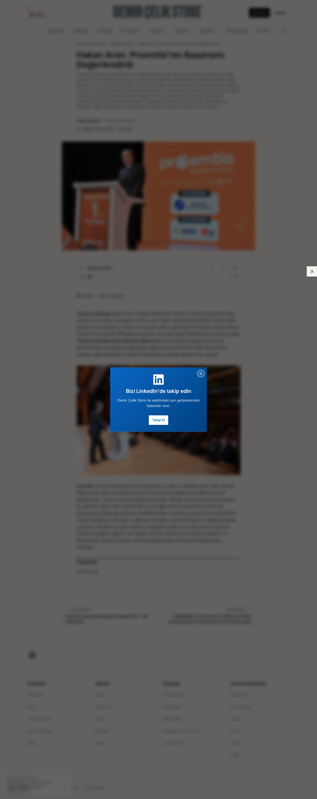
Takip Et (158, 420)
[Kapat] (200, 373)
